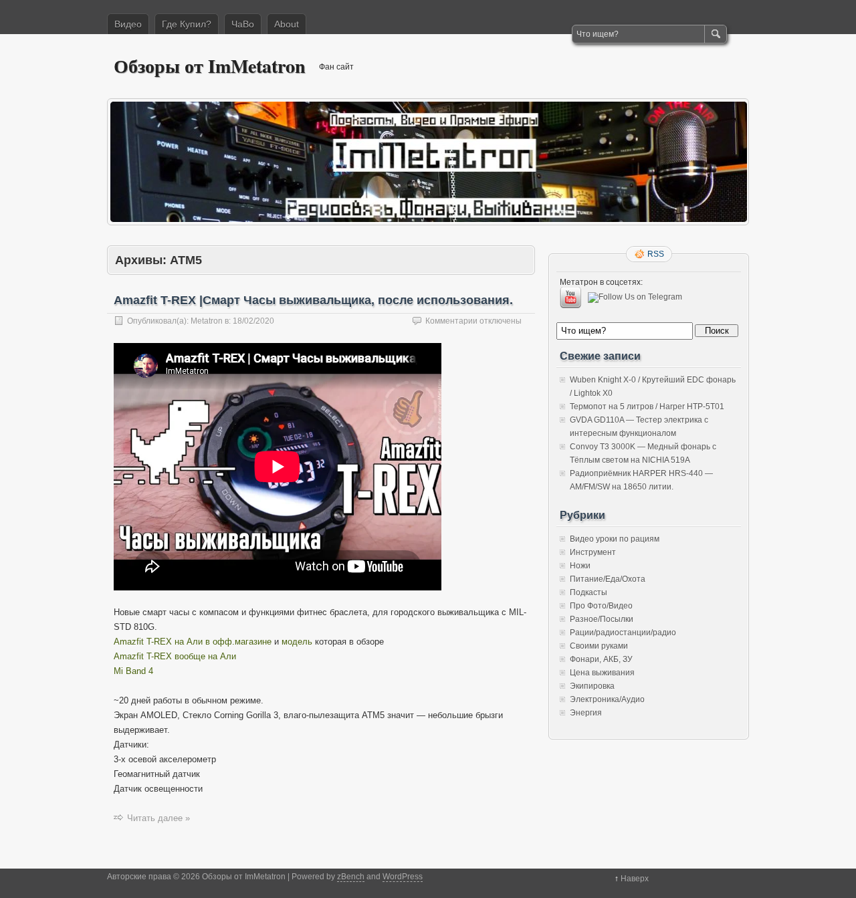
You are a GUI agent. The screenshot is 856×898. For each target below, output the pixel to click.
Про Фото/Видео (601, 605)
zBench (350, 876)
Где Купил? (186, 24)
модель (298, 642)
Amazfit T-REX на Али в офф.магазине (193, 642)
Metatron (207, 321)
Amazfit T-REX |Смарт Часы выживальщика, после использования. (313, 300)
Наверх (635, 878)
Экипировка (592, 686)
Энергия (586, 712)
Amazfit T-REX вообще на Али (175, 656)
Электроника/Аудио (607, 699)
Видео (128, 24)
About (286, 24)
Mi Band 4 (133, 671)
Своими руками (599, 646)
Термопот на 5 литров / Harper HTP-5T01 (647, 406)
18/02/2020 (253, 321)
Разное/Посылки (601, 619)
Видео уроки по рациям (614, 539)
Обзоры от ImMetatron (210, 66)
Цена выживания (602, 672)
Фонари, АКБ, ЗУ (601, 659)
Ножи (580, 565)
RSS (655, 254)
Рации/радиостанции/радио (623, 632)
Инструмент (593, 552)
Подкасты (588, 592)
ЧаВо (242, 24)
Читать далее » (158, 818)
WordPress (403, 876)
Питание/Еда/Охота (607, 579)
